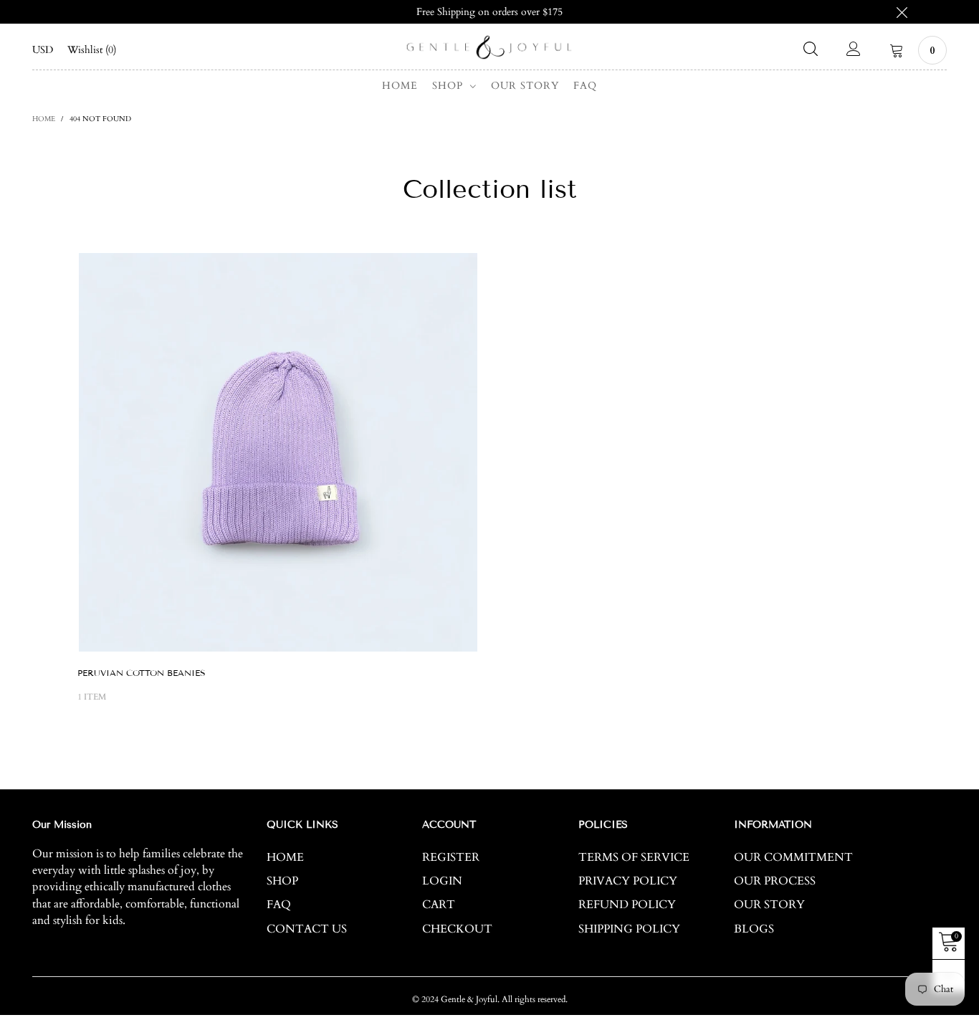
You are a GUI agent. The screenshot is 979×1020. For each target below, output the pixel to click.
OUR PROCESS (775, 881)
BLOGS (754, 929)
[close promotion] (901, 12)
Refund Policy (627, 904)
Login (442, 881)
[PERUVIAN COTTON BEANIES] (278, 452)
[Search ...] (810, 50)
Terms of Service (633, 857)
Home (400, 85)
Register (450, 857)
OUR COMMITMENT (793, 857)
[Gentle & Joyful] (489, 47)
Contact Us (307, 929)
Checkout (457, 929)
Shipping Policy (629, 929)
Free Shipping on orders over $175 (489, 12)
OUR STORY (525, 85)
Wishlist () (91, 50)
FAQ (585, 85)
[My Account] (853, 50)
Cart (438, 904)
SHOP (449, 85)
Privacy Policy (627, 881)
